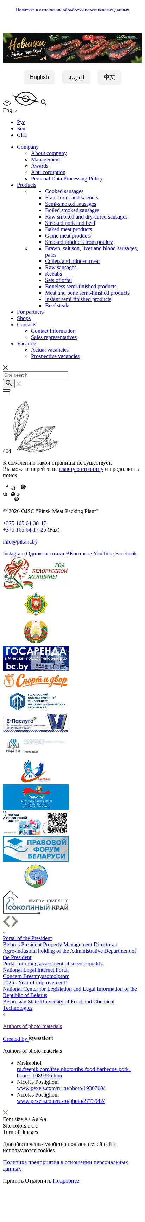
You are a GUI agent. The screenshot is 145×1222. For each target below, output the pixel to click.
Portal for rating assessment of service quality (53, 963)
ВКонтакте (79, 554)
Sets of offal (58, 280)
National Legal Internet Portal (36, 970)
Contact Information (53, 331)
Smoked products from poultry (79, 242)
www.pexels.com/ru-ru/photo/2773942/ (61, 1101)
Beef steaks (57, 305)
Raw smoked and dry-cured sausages (86, 217)
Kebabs (53, 274)
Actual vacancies (50, 350)
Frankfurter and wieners (71, 198)
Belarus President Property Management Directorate (60, 944)
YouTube (103, 554)
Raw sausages (60, 267)
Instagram (14, 554)
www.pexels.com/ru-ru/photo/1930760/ (61, 1088)
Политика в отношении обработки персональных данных (73, 9)
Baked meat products (68, 229)
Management (45, 159)
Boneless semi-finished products (80, 286)
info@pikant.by (20, 542)
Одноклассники (45, 554)
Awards (39, 166)
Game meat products (68, 236)
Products (26, 185)
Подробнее (66, 1181)
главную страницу (81, 469)
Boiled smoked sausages (72, 210)
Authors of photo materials (32, 1026)
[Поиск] (9, 383)
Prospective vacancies (55, 356)
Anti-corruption (48, 172)
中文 (109, 77)
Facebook (126, 554)
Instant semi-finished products (78, 299)
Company (28, 147)
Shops (24, 318)
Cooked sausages (64, 191)
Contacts (26, 324)
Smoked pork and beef (70, 223)
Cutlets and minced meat (72, 261)
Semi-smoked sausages (70, 204)
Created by (16, 1039)
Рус (21, 122)
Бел (21, 128)
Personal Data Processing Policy (67, 179)
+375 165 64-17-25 (24, 530)
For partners (30, 312)
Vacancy (26, 343)
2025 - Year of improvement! (35, 982)
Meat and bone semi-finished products (87, 293)
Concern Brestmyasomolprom (36, 976)
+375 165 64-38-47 (24, 523)
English (39, 77)
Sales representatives (54, 337)
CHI (22, 135)
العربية (76, 77)
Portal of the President (27, 938)
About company (49, 153)
